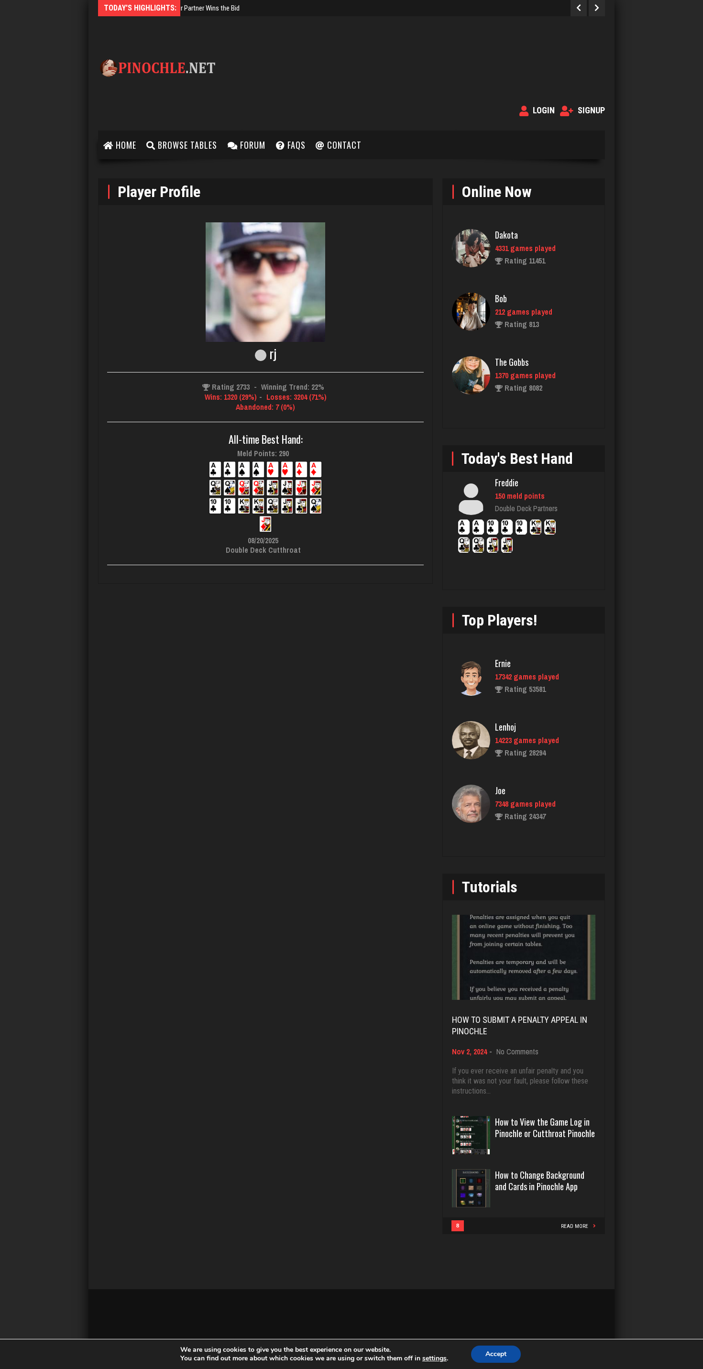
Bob (501, 298)
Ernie (503, 663)
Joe (500, 790)
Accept (495, 1353)
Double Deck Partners (526, 508)
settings (434, 1358)
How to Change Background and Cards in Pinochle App (539, 1181)
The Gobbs (511, 362)
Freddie (506, 482)
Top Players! (499, 620)
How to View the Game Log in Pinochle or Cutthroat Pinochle (545, 1127)
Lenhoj (505, 727)
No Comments (517, 1051)
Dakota (506, 235)
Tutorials (489, 887)
